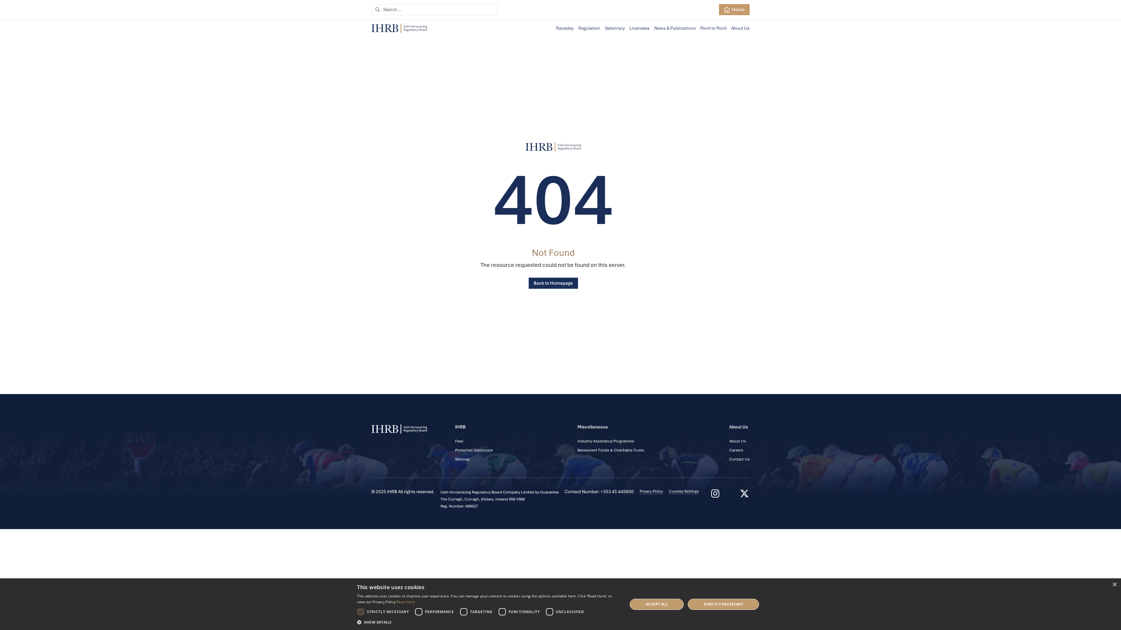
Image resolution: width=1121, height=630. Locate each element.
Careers (736, 450)
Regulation (589, 28)
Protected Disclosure (474, 450)
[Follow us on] (744, 493)
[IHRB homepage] (399, 28)
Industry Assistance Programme (605, 441)
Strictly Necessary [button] (723, 604)
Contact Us (739, 459)
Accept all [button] (657, 604)
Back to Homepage (553, 283)
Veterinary (615, 28)
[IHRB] (553, 147)
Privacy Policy (651, 491)
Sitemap (462, 459)
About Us (740, 28)
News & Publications (675, 28)
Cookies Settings (684, 491)
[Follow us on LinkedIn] (729, 493)
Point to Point (713, 28)
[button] (488, 622)
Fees (459, 441)
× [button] (1114, 584)
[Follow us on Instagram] (715, 493)
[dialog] (560, 604)
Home (738, 10)
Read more (405, 601)
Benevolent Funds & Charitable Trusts (610, 450)
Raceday (565, 28)
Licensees (639, 28)
